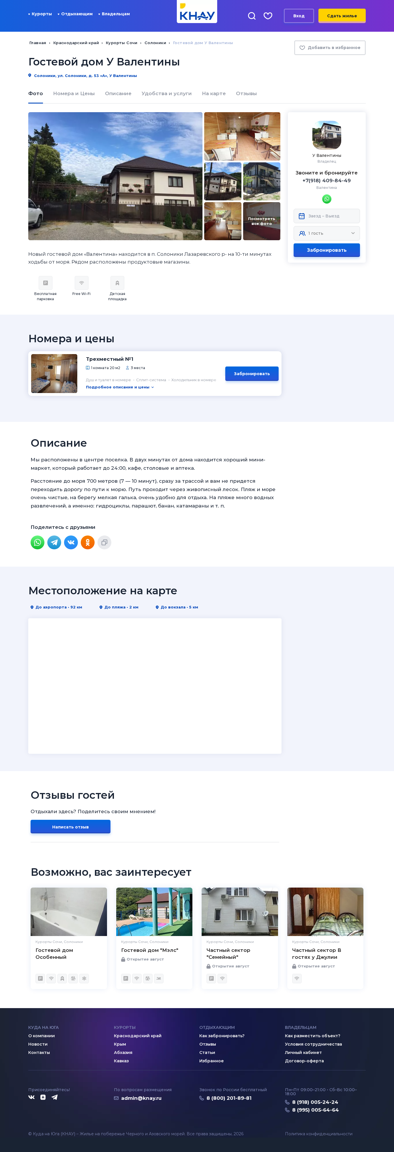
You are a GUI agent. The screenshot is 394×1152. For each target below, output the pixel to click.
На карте (214, 93)
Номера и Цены (74, 93)
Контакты (39, 1052)
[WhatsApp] (37, 542)
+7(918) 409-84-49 (327, 180)
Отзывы (246, 93)
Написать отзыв (70, 827)
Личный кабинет (303, 1052)
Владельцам (116, 13)
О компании (41, 1035)
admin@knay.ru (141, 1098)
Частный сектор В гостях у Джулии (316, 953)
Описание (118, 93)
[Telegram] (54, 542)
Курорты (42, 13)
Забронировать (327, 250)
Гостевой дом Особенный (54, 953)
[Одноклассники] (88, 542)
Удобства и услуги (167, 93)
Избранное (211, 1060)
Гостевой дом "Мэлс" (149, 950)
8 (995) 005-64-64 (315, 1110)
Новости (38, 1044)
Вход (299, 15)
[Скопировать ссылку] (104, 542)
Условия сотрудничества (313, 1044)
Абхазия (123, 1052)
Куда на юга (43, 1027)
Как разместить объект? (312, 1035)
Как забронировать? (222, 1035)
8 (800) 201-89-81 (229, 1098)
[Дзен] (43, 1097)
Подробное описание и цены (117, 387)
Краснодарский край (138, 1035)
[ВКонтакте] (71, 542)
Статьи (207, 1052)
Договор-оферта (304, 1060)
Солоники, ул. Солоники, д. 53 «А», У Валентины (85, 75)
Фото (35, 93)
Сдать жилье (342, 15)
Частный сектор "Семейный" (228, 953)
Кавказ (121, 1060)
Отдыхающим (77, 13)
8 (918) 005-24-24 (315, 1102)
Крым (120, 1044)
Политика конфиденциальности (318, 1134)
